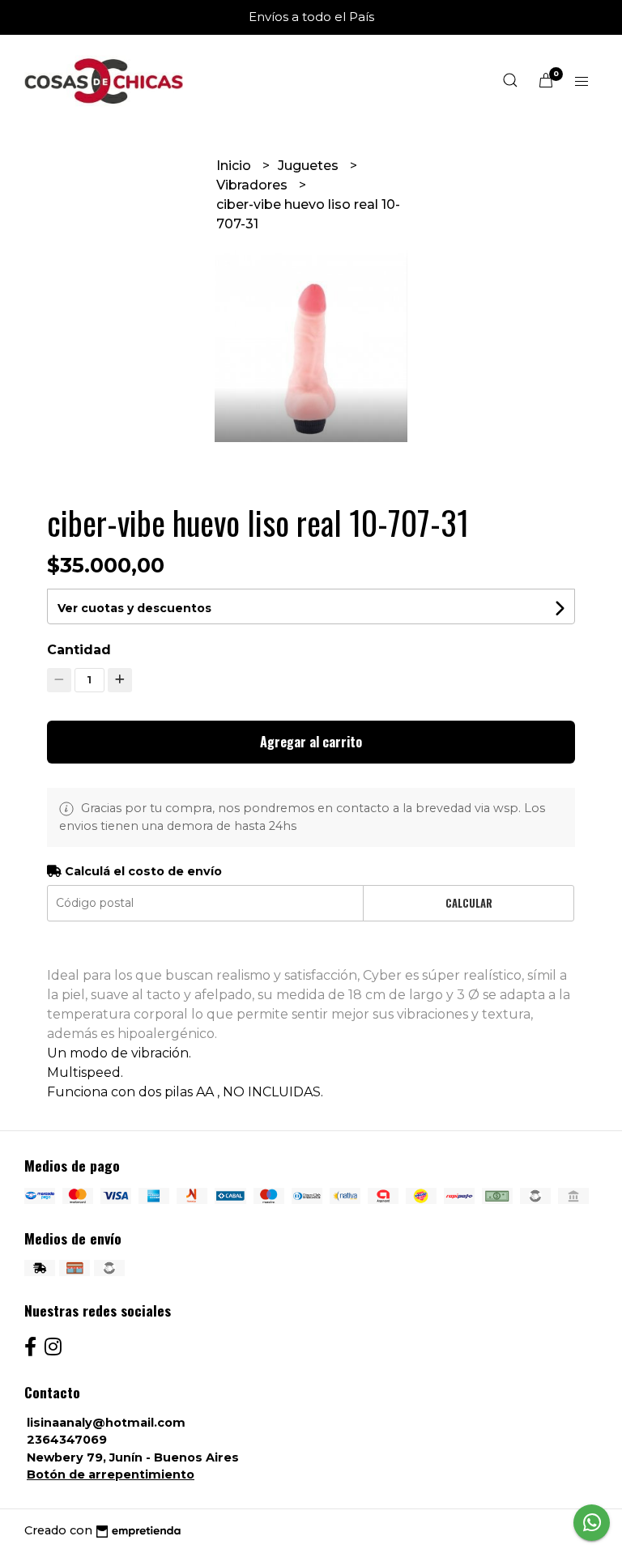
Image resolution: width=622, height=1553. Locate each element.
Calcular (468, 903)
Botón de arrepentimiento (110, 1474)
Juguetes (310, 165)
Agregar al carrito (311, 741)
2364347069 (67, 1439)
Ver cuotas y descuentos (134, 608)
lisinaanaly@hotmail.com (106, 1422)
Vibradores (253, 185)
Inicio (235, 165)
